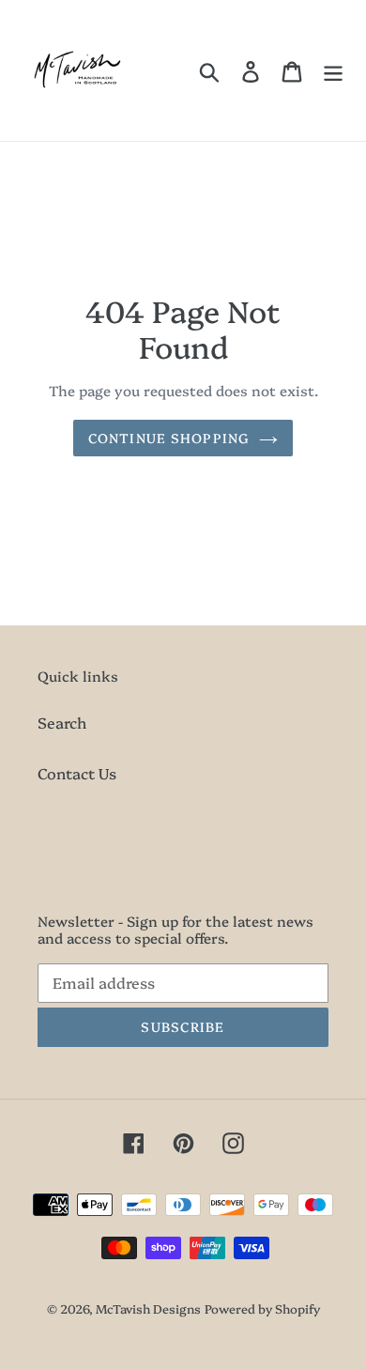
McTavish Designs (148, 1308)
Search (62, 722)
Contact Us (77, 772)
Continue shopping (169, 437)
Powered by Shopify (262, 1308)
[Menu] (333, 71)
